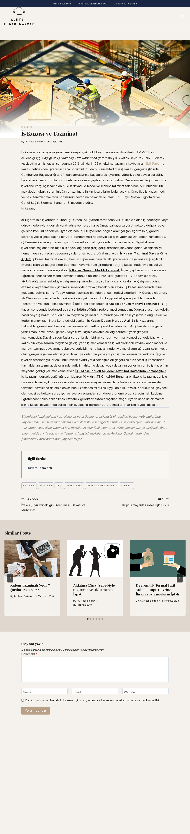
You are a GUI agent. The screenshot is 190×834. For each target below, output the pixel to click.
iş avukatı (29, 485)
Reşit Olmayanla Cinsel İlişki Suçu (145, 502)
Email (77, 692)
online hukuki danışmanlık (102, 485)
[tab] (88, 619)
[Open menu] (182, 16)
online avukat (74, 485)
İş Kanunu (46, 485)
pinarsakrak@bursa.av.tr (93, 3)
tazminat (126, 485)
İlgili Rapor (153, 163)
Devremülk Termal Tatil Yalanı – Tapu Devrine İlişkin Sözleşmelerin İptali (157, 590)
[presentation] (32, 558)
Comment (29, 654)
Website (129, 692)
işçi (58, 485)
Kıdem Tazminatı (40, 468)
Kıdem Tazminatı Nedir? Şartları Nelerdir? (30, 587)
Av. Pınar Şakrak (34, 141)
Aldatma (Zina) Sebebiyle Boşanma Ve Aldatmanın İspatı (94, 590)
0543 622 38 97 (63, 3)
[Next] (180, 578)
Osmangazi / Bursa (125, 3)
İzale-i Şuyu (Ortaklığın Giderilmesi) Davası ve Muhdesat (53, 504)
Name (27, 692)
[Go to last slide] (10, 578)
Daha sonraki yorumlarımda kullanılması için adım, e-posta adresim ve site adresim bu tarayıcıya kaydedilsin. (93, 700)
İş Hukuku (27, 127)
